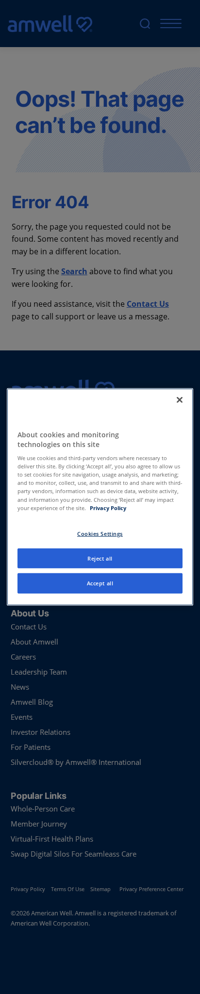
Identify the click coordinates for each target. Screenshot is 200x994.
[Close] (179, 400)
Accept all (100, 583)
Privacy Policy (108, 507)
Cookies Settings (100, 533)
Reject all (100, 558)
